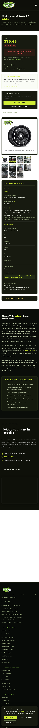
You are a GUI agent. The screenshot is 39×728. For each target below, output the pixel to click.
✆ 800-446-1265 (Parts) (10, 612)
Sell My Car (5, 697)
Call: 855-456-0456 (8, 689)
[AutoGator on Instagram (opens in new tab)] (2, 602)
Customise (10, 722)
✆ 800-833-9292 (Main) (10, 609)
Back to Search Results (10, 112)
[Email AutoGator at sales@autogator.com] (9, 602)
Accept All (10, 717)
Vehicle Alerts (6, 683)
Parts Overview (6, 631)
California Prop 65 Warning (14, 298)
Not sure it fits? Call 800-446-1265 (13, 62)
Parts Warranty (6, 662)
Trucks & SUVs (6, 677)
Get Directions (13, 469)
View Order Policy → (16, 59)
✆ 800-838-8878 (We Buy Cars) (12, 617)
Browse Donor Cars (8, 637)
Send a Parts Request (8, 640)
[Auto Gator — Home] (9, 5)
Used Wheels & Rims (8, 650)
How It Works (6, 704)
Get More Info (6, 686)
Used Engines (6, 643)
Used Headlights (7, 653)
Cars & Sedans (6, 673)
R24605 (6, 191)
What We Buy (6, 700)
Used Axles (5, 659)
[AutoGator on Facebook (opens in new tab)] (6, 602)
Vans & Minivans (7, 680)
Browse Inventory (7, 670)
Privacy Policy (22, 711)
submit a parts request (15, 368)
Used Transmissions (8, 646)
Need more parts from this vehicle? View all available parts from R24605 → (18, 276)
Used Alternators (7, 656)
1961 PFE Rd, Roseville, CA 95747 (11, 606)
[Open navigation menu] (35, 5)
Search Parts (5, 634)
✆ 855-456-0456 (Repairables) (12, 614)
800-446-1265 (19, 103)
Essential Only (26, 717)
